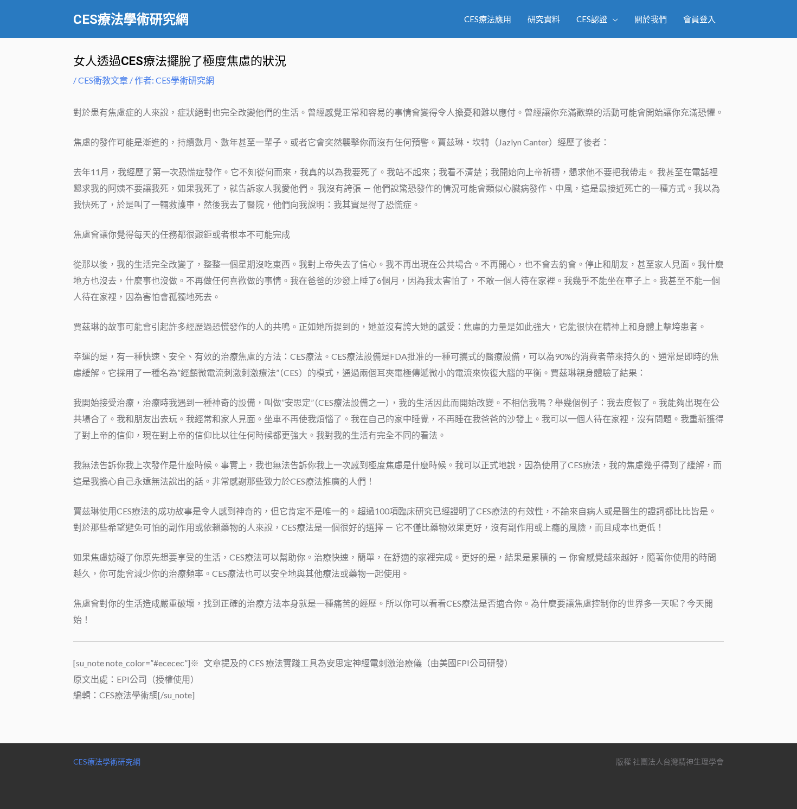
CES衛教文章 (103, 80)
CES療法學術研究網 (131, 19)
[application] (612, 19)
